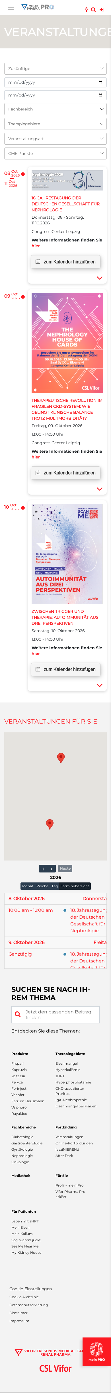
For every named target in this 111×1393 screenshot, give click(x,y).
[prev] (43, 868)
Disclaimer (18, 1313)
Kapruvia (19, 1070)
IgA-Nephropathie (71, 1100)
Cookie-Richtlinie (24, 1297)
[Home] (37, 6)
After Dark (64, 1156)
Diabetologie (22, 1137)
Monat (27, 886)
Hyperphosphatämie (73, 1082)
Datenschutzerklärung (28, 1305)
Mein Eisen (20, 1227)
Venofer (17, 1095)
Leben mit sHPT (25, 1221)
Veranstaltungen (69, 1137)
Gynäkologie (22, 1149)
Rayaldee (19, 1113)
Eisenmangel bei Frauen (76, 1106)
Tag (55, 886)
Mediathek (20, 1175)
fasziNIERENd (67, 1149)
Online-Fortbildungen (74, 1143)
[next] (51, 868)
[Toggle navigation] (10, 7)
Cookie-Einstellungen (30, 1289)
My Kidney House (26, 1252)
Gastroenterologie (26, 1143)
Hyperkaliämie (68, 1070)
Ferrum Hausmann (27, 1101)
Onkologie (20, 1162)
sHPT (60, 1076)
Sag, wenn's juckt (26, 1240)
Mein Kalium (22, 1234)
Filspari (17, 1063)
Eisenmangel (67, 1063)
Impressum (19, 1321)
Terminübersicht (75, 886)
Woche (42, 886)
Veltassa (18, 1076)
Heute (65, 868)
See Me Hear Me (24, 1246)
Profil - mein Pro (70, 1185)
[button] (50, 824)
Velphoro (19, 1107)
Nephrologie (22, 1156)
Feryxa (17, 1082)
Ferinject (18, 1088)
